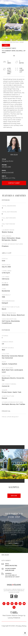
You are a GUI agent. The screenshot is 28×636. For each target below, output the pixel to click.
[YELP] (16, 603)
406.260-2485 (6, 167)
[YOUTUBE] (24, 603)
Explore (14, 495)
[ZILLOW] (20, 603)
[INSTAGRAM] (14, 607)
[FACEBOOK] (3, 603)
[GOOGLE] (12, 603)
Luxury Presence (14, 618)
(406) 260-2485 (9, 570)
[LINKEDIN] (7, 603)
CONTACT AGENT (14, 183)
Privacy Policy (21, 626)
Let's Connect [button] (14, 543)
